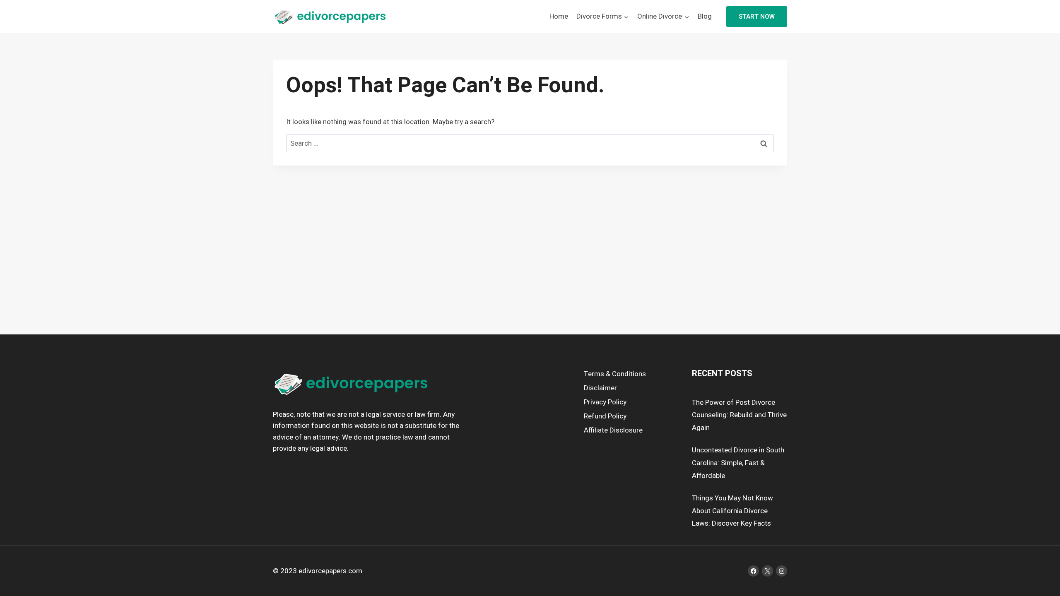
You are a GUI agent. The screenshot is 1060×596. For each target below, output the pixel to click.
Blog (705, 16)
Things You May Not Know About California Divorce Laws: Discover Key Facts (732, 511)
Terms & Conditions (615, 374)
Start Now (757, 16)
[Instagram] (781, 571)
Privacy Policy (605, 402)
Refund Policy (605, 416)
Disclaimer (600, 388)
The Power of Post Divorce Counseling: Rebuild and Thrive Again (739, 415)
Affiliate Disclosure (613, 430)
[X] (767, 571)
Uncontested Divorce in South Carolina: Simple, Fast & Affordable (738, 463)
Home (558, 16)
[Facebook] (753, 571)
